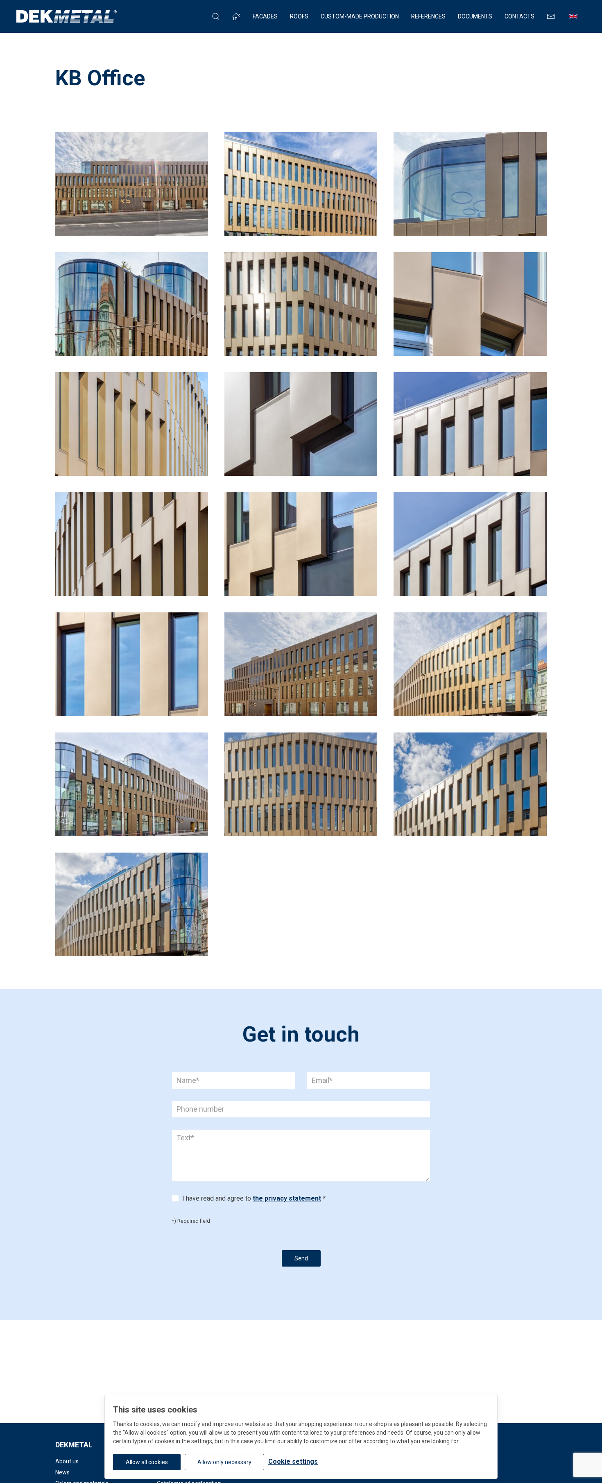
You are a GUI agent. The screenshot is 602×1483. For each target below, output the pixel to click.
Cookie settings (293, 1461)
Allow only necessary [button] (224, 1462)
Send (301, 1258)
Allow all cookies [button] (147, 1462)
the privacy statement (287, 1198)
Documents (475, 16)
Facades (265, 16)
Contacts (519, 16)
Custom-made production (360, 16)
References (428, 16)
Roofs (299, 16)
